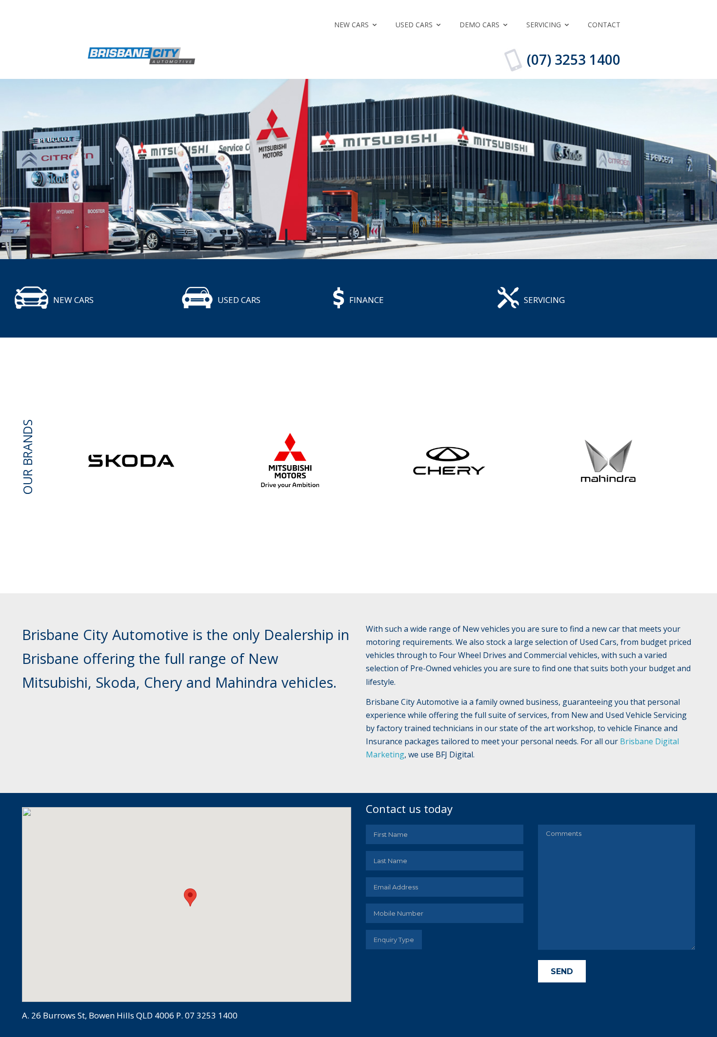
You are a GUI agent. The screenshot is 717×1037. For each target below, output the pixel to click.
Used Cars (414, 24)
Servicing (543, 24)
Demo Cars (479, 24)
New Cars (351, 24)
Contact (604, 24)
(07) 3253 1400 (573, 59)
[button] (190, 897)
